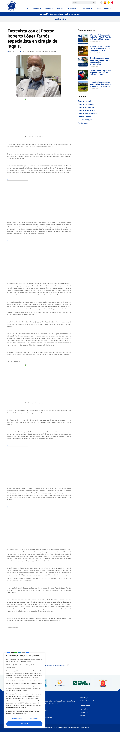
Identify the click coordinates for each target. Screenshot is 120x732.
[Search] (94, 2)
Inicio (26, 8)
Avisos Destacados (41, 52)
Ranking (60, 8)
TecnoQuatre (84, 727)
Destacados (53, 52)
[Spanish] (105, 3)
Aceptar (24, 724)
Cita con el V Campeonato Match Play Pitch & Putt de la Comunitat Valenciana (100, 37)
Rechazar (34, 719)
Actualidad (25, 52)
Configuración (16, 719)
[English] (112, 3)
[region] (24, 690)
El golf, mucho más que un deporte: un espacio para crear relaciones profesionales (100, 61)
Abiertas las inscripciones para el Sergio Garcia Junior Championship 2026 (100, 48)
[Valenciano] (109, 3)
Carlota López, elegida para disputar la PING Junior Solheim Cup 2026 (100, 73)
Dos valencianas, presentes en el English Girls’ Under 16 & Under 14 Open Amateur (100, 84)
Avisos (32, 52)
